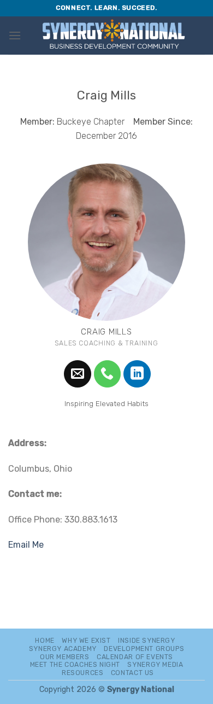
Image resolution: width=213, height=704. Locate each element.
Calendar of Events (135, 657)
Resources (83, 673)
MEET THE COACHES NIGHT (75, 664)
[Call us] (107, 374)
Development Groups (144, 649)
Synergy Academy (63, 649)
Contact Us (132, 673)
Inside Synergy (146, 640)
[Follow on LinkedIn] (137, 374)
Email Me (26, 544)
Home (44, 640)
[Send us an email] (77, 374)
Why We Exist (86, 640)
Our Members (65, 657)
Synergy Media (155, 664)
